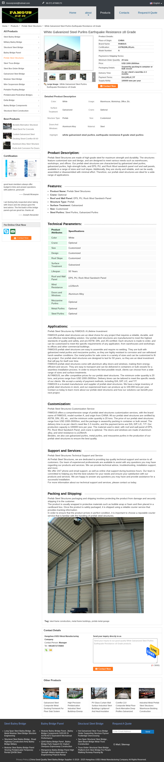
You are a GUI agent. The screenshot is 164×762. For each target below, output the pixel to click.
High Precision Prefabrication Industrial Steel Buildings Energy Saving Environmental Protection (77, 710)
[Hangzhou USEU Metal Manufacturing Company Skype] (46, 650)
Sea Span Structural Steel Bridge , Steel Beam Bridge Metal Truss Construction (93, 741)
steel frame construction (60, 621)
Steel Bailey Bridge (12, 37)
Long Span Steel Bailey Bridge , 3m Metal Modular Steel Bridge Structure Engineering (20, 733)
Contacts (124, 12)
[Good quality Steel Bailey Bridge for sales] (11, 168)
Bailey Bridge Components (15, 105)
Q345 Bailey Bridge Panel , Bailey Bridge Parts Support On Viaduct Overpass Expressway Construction (56, 744)
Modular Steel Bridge (13, 79)
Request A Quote (147, 12)
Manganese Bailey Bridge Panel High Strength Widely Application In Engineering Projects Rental (57, 752)
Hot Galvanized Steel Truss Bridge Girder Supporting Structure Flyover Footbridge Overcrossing (93, 733)
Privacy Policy (22, 759)
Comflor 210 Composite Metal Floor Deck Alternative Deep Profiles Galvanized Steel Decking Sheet (125, 708)
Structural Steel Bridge (13, 47)
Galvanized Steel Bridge (14, 74)
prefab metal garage (100, 621)
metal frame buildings (81, 621)
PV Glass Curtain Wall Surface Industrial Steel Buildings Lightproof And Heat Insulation (102, 707)
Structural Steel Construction (16, 111)
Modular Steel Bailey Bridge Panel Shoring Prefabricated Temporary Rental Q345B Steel (19, 750)
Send (147, 732)
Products (105, 12)
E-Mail (117, 744)
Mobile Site (119, 748)
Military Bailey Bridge (13, 42)
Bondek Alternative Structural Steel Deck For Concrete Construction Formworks (25, 129)
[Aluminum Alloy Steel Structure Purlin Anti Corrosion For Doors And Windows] (7, 145)
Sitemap (125, 744)
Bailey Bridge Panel (12, 53)
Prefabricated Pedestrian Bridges (18, 95)
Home (72, 12)
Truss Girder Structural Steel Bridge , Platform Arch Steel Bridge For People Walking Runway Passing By (94, 750)
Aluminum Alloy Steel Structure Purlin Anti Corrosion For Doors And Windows (25, 148)
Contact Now (109, 86)
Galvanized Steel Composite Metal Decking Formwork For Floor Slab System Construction (54, 708)
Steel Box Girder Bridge (14, 68)
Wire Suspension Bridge (14, 84)
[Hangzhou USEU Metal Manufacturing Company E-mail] (50, 650)
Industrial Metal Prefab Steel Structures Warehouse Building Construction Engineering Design (149, 708)
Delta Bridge (9, 100)
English (156, 3)
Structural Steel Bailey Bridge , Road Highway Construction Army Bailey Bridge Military (20, 741)
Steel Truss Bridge (12, 63)
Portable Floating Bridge (14, 90)
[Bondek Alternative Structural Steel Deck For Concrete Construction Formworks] (7, 126)
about (88, 12)
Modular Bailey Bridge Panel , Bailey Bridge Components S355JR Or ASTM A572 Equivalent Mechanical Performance (57, 734)
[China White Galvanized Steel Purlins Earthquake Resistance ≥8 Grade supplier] (69, 54)
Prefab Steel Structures (32, 26)
